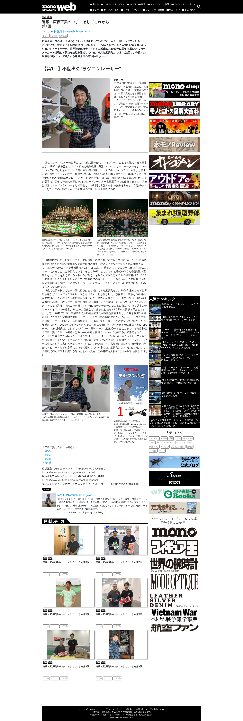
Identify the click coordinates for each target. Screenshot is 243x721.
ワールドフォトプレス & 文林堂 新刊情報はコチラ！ (174, 520)
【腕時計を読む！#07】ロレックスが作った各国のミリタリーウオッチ (180, 318)
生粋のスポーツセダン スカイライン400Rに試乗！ (179, 305)
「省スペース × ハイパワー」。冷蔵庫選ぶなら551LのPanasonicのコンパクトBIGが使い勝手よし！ (179, 370)
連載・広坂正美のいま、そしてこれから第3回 (119, 666)
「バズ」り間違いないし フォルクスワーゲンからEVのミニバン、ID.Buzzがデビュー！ (179, 357)
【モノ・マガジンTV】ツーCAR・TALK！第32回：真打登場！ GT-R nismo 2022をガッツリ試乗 (179, 345)
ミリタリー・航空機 (154, 9)
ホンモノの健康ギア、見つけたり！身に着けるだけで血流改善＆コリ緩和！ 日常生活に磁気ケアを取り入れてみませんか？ (175, 423)
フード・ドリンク (131, 9)
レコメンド (181, 442)
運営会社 (129, 709)
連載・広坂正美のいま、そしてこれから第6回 (66, 614)
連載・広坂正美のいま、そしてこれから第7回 (119, 562)
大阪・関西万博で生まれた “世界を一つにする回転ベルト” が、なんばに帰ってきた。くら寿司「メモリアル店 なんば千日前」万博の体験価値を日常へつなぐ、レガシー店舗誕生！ (180, 411)
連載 (49, 16)
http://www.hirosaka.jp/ (125, 483)
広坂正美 (63, 36)
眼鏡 (190, 442)
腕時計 (190, 446)
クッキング (188, 438)
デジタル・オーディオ (114, 4)
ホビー (96, 9)
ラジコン (54, 36)
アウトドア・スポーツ (184, 4)
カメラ (133, 4)
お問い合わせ (141, 709)
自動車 (164, 438)
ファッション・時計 (159, 4)
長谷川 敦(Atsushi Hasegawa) (72, 31)
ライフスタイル (111, 9)
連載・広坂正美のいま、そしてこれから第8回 (66, 562)
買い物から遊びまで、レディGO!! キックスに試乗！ (179, 394)
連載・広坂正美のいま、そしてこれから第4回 (66, 666)
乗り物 (96, 4)
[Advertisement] (174, 47)
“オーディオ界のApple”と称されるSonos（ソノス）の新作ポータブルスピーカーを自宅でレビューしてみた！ (180, 333)
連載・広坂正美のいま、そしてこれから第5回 (119, 614)
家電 (143, 4)
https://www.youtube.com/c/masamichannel (68, 472)
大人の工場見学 (178, 446)
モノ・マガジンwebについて (90, 709)
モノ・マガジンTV (165, 442)
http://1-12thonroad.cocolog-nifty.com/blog (80, 512)
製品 (44, 16)
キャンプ (165, 446)
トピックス (190, 9)
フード (162, 451)
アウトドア (154, 438)
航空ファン (174, 9)
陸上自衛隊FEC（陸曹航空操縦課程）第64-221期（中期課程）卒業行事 (180, 381)
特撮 (171, 438)
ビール (152, 442)
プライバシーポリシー (114, 709)
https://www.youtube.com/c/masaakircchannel (70, 480)
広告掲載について (157, 709)
